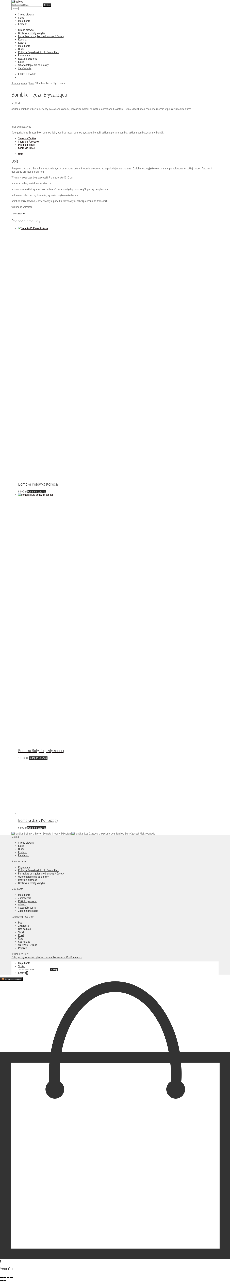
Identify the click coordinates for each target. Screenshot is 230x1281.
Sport (21, 932)
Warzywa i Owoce (27, 945)
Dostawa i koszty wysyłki (31, 33)
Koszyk (22, 42)
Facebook (23, 855)
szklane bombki (155, 132)
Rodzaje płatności (28, 58)
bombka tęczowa (83, 132)
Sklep (21, 17)
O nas (21, 49)
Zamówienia (24, 898)
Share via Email (26, 148)
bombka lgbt (49, 132)
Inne (31, 83)
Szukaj (47, 5)
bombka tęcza (65, 132)
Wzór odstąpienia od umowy (33, 65)
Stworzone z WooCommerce (67, 957)
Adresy (22, 904)
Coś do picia (24, 929)
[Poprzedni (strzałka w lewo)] (1, 1280)
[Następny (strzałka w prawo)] (4, 1280)
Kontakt (22, 24)
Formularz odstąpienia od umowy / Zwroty (41, 36)
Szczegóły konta (27, 907)
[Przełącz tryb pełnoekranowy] (4, 1277)
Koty (20, 938)
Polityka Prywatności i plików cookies (38, 52)
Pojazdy (22, 948)
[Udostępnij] (8, 1277)
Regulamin (24, 55)
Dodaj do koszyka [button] (36, 491)
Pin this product (26, 144)
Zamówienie (24, 68)
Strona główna (26, 14)
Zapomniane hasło (28, 910)
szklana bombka (137, 132)
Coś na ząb (24, 941)
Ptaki (21, 935)
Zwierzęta (23, 925)
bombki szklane (101, 132)
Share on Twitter (27, 138)
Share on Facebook (28, 141)
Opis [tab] (20, 153)
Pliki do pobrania (27, 901)
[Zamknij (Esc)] (11, 1277)
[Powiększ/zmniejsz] (1, 1277)
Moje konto (24, 21)
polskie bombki (119, 132)
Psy (20, 922)
